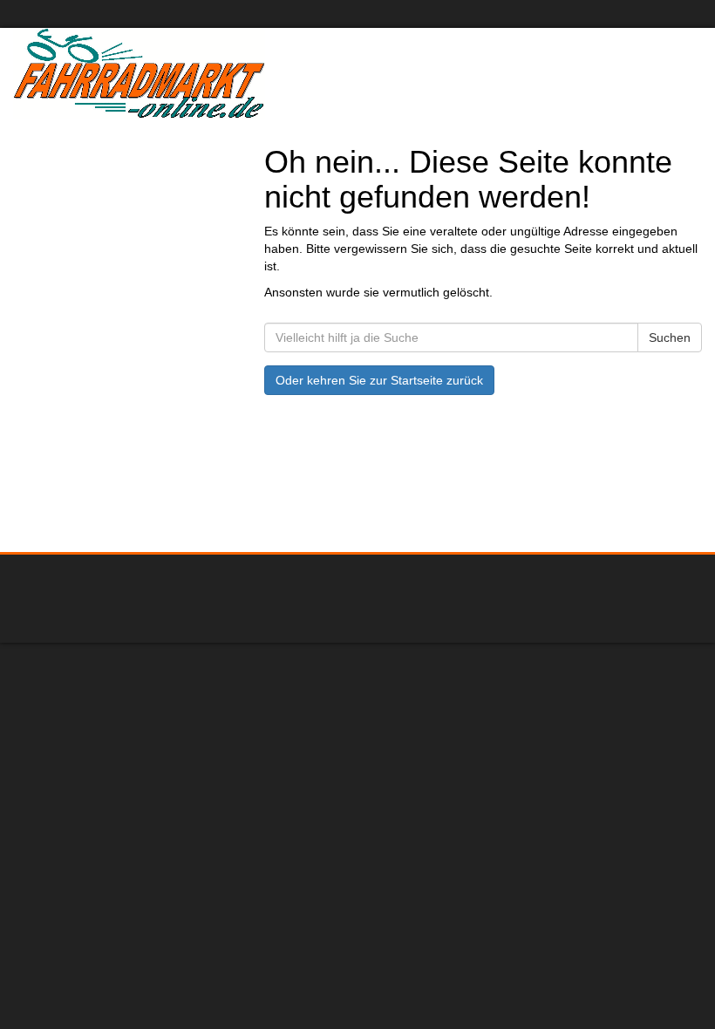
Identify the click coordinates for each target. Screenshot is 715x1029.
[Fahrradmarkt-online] (178, 73)
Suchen (670, 337)
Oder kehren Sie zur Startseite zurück (379, 380)
